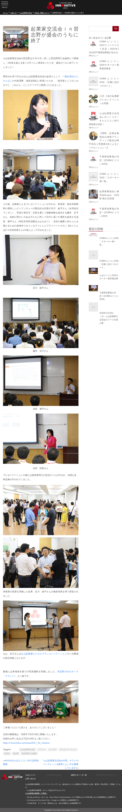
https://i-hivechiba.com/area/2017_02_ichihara (26, 743)
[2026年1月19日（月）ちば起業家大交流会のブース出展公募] (104, 307)
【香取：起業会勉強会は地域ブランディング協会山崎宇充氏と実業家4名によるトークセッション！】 (104, 140)
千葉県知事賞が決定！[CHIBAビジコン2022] (109, 212)
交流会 (7, 753)
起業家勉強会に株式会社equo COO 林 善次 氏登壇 (110, 195)
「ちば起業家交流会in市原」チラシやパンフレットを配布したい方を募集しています (59, 764)
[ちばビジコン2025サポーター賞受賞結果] (104, 271)
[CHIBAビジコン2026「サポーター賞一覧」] (104, 235)
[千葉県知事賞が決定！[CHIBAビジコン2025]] (104, 288)
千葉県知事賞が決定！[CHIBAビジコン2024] (109, 160)
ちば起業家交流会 (27, 749)
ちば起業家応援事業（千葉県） (36, 793)
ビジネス (52, 749)
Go (115, 28)
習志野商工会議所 (29, 753)
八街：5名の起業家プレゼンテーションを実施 (109, 100)
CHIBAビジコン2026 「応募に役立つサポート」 (109, 82)
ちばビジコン (30, 775)
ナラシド (42, 749)
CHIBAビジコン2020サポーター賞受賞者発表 (109, 65)
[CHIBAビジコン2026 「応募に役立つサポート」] (104, 254)
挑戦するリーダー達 (79, 775)
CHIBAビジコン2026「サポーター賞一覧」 (109, 177)
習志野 (16, 753)
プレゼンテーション (68, 749)
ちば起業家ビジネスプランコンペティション (44, 653)
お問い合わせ (30, 779)
